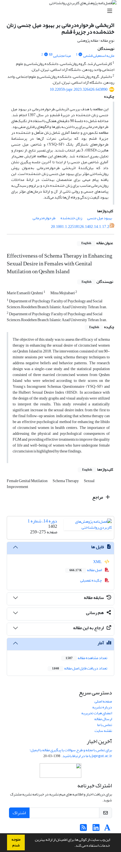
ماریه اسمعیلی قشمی (98, 55)
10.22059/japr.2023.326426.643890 (78, 89)
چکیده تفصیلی (91, 580)
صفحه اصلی (103, 701)
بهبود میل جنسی (99, 218)
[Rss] (83, 829)
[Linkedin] (96, 829)
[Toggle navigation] (62, 11)
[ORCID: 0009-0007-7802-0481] (80, 54)
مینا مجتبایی (62, 55)
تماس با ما (104, 725)
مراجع (98, 497)
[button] (73, 846)
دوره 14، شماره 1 (42, 521)
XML (97, 562)
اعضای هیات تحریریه (96, 713)
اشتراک (19, 813)
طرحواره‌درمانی (44, 218)
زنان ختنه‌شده (71, 218)
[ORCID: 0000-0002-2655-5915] (46, 54)
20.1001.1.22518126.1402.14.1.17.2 (80, 226)
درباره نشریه (102, 707)
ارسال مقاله (103, 719)
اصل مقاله (86, 570)
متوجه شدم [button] (16, 842)
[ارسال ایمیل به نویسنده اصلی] (50, 54)
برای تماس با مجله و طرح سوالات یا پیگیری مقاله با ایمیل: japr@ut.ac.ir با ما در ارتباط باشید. (71, 753)
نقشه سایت (103, 730)
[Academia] (107, 829)
